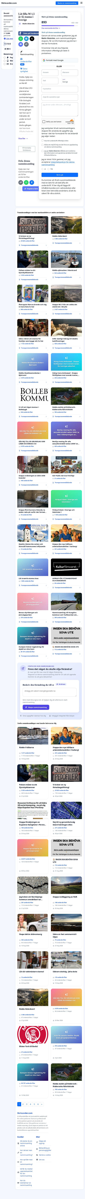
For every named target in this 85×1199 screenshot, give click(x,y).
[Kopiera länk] (26, 44)
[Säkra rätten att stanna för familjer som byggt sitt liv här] (32, 335)
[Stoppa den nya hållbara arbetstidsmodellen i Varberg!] (66, 540)
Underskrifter (26, 62)
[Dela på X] (32, 38)
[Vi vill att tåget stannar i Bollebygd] (32, 403)
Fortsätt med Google (54, 60)
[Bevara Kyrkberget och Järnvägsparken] (32, 608)
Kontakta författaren (27, 149)
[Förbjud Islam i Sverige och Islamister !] (66, 506)
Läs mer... (10, 38)
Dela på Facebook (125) (33, 33)
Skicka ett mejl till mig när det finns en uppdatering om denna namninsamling (61, 146)
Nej (51, 169)
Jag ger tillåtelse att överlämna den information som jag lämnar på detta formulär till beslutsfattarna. (60, 153)
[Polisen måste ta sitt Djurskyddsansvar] (32, 266)
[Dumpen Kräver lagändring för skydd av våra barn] (32, 643)
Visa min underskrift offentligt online (56, 141)
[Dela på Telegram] (26, 38)
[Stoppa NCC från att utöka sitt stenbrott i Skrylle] (66, 300)
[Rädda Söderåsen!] (66, 231)
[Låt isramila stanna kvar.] (32, 573)
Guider (20, 1137)
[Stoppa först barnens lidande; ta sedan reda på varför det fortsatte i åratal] (32, 506)
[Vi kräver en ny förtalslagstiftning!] (32, 232)
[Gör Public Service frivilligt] (66, 470)
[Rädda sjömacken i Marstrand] (66, 265)
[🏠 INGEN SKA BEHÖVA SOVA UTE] (66, 641)
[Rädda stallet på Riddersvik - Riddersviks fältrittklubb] (66, 403)
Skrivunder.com (9, 3)
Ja (45, 169)
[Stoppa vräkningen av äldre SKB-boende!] (32, 472)
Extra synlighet (24, 70)
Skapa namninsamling (37, 707)
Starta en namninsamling (67, 3)
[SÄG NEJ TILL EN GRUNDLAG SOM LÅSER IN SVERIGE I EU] (32, 437)
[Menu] (81, 3)
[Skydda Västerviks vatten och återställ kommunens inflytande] (32, 540)
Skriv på (59, 175)
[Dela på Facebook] (31, 182)
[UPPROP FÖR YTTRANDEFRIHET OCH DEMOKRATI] (66, 574)
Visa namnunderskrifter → (51, 28)
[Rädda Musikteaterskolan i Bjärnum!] (32, 369)
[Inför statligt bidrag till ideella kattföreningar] (66, 335)
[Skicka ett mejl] (20, 44)
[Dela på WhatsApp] (20, 38)
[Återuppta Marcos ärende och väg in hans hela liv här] (32, 300)
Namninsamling (27, 54)
